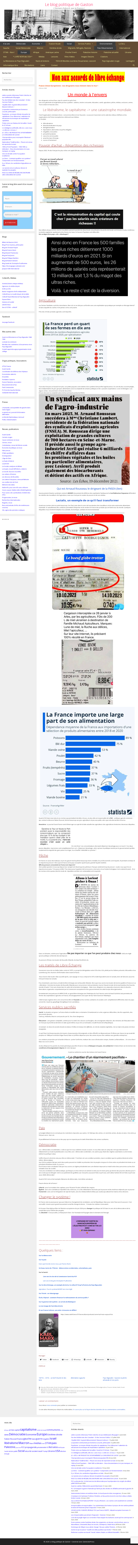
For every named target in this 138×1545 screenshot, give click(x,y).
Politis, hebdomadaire (9, 420)
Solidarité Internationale (10, 393)
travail (39, 1451)
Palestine (9, 1447)
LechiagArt (130, 61)
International (124, 48)
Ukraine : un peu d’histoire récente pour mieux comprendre (58, 1392)
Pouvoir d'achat (112, 1387)
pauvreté (18, 1447)
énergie (6, 1454)
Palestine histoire (90, 52)
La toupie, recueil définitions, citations (14, 469)
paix (54, 1443)
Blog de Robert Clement (9, 261)
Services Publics (84, 44)
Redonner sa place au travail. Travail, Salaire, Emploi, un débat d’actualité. (95, 1532)
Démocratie (21, 44)
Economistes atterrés (9, 374)
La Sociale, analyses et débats (12, 466)
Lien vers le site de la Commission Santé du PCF (60, 1276)
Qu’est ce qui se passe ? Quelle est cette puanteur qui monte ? (91, 1530)
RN (59, 1447)
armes (11, 1430)
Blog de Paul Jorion (8, 255)
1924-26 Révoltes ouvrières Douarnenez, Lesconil (76, 61)
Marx (61, 1389)
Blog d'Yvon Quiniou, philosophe (12, 245)
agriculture (44, 1389)
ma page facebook (8, 322)
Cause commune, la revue (10, 440)
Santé (118, 1387)
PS (47, 1447)
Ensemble (5, 377)
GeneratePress (88, 1542)
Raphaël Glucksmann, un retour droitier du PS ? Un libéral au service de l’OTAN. (64, 1391)
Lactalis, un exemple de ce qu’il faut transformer (87, 500)
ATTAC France (6, 366)
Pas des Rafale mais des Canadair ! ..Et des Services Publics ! (91, 1437)
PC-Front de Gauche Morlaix (11, 390)
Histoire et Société (8, 302)
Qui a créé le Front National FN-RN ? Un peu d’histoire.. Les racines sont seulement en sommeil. (102, 1501)
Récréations (29, 65)
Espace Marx (6, 299)
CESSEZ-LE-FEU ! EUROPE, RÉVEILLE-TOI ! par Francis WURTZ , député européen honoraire (100, 1510)
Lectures (54, 56)
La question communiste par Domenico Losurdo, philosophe (15, 110)
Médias (42, 56)
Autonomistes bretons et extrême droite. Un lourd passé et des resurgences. (96, 1493)
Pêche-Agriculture (101, 1387)
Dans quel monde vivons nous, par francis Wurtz (55, 1264)
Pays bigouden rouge (110, 61)
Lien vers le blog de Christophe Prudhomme (57, 1281)
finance (20, 1439)
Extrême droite (56, 48)
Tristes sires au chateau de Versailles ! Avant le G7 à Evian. (90, 1450)
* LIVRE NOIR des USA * (22, 56)
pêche (65, 1389)
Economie (36, 44)
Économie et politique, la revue (12, 448)
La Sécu (122, 44)
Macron (40, 48)
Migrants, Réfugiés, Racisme (79, 48)
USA (57, 1451)
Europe (24, 52)
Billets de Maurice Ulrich (10, 242)
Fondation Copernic (8, 379)
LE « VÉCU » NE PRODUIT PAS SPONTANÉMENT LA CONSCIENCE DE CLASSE (17, 134)
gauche (27, 1438)
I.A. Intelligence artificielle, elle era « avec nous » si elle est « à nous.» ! (93, 1453)
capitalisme (28, 1429)
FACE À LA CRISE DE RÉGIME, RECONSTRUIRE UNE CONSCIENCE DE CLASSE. (16, 174)
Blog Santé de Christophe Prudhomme (14, 263)
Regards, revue (7, 503)
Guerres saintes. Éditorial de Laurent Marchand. (87, 1486)
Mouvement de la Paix (9, 385)
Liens (43, 65)
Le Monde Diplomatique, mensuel (13, 417)
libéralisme (56, 1389)
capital (17, 1430)
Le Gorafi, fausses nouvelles (11, 472)
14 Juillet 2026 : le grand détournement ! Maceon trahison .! (90, 1440)
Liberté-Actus (6, 305)
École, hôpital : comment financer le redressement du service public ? (64, 1298)
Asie (5, 56)
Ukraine (128, 52)
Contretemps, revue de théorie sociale (14, 445)
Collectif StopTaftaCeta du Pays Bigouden (15, 297)
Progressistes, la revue (9, 497)
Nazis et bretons (42, 61)
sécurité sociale (31, 1451)
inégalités (46, 1439)
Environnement (106, 44)
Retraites (53, 1447)
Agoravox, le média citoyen (11, 286)
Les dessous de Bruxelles (10, 477)
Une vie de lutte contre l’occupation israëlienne (86, 1468)
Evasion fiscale (54, 44)
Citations (104, 56)
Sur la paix (42, 1260)
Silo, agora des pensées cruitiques (13, 510)
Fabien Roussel (10, 1439)
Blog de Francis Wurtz (9, 250)
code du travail (41, 1430)
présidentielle (41, 1447)
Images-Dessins (87, 56)
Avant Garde (6, 369)
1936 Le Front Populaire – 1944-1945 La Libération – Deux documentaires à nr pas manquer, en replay (16, 149)
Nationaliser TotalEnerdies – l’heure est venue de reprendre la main (93, 1461)
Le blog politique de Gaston (69, 4)
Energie (66, 1387)
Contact (54, 65)
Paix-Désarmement (105, 48)
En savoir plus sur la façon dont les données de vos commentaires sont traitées (99, 1409)
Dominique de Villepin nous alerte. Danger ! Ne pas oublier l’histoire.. (93, 1527)
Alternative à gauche (78, 1378)
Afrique (36, 52)
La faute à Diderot (8, 461)
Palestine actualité (111, 52)
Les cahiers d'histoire (9, 474)
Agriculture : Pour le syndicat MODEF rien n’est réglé (55, 1289)
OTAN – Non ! (8, 52)
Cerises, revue (7, 442)
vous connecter (52, 1405)
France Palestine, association (11, 382)
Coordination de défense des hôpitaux (15, 371)
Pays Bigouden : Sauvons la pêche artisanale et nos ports (115, 1379)
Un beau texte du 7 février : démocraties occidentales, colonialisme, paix (65, 1268)
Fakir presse (6, 450)
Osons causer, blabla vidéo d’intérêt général (16, 490)
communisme (53, 1429)
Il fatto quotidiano (8, 453)
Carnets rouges (7, 437)
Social (69, 44)
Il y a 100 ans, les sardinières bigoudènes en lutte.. (87, 1473)
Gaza (33, 1439)
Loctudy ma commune (9, 342)
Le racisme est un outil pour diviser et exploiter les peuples (14, 169)
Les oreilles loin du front (10, 482)
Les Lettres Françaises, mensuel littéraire (15, 479)
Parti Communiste (8, 387)
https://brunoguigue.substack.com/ (13, 266)
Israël (53, 1438)
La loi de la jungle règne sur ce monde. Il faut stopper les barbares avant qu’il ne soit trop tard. (102, 1518)
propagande (31, 1447)
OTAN (48, 1443)
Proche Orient (71, 52)
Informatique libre (10, 65)
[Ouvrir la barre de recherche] (133, 65)
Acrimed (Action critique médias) (12, 283)
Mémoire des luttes (8, 485)
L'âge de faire (6, 458)
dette (6, 1435)
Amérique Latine (52, 52)
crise (61, 1430)
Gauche (6, 48)
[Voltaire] (17, 543)
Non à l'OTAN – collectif (9, 307)
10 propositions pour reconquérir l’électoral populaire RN (89, 1458)
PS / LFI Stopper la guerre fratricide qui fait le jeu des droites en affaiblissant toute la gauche (101, 1489)
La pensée (5, 464)
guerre (39, 1438)
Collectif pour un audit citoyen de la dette (15, 294)
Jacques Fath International (10, 269)
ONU (43, 1443)
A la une (6, 44)
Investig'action (7, 456)
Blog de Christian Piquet (10, 248)
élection (63, 1451)
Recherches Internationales (11, 500)
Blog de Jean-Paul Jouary (10, 253)
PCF (22, 1447)
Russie (62, 1447)
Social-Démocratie (23, 48)
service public (13, 1451)
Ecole (55, 1387)
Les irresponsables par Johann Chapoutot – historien (88, 1515)
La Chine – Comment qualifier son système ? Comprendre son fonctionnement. (16, 159)
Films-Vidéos (69, 56)
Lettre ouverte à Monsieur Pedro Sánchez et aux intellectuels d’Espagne (16, 96)
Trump (44, 1451)
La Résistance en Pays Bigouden (16, 61)
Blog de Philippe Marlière (10, 258)
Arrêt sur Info (6, 289)
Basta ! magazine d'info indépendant (14, 291)
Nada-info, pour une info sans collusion (15, 487)
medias (37, 1443)
